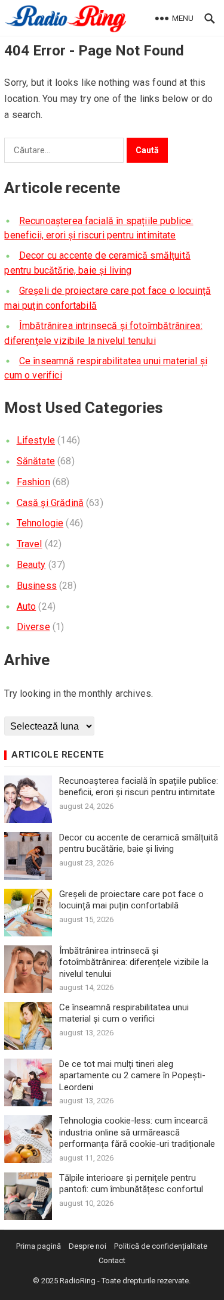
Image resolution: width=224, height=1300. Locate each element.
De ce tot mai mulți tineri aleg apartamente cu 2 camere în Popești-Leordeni (132, 1076)
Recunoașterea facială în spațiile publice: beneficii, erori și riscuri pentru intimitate (138, 786)
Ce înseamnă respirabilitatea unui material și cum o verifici (124, 1013)
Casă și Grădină (50, 502)
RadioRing (78, 1280)
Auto (26, 606)
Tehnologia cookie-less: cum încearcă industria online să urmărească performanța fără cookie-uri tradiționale (137, 1132)
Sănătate (36, 461)
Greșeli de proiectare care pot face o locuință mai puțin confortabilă (131, 900)
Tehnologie (40, 523)
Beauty (31, 564)
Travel (29, 544)
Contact (112, 1260)
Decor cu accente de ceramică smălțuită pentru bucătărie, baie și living (138, 843)
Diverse (33, 626)
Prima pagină (38, 1246)
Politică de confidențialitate (160, 1246)
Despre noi (87, 1246)
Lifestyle (36, 440)
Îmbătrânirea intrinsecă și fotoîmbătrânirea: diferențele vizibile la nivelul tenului (133, 962)
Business (37, 585)
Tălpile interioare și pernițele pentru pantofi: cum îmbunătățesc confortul (131, 1183)
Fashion (33, 482)
